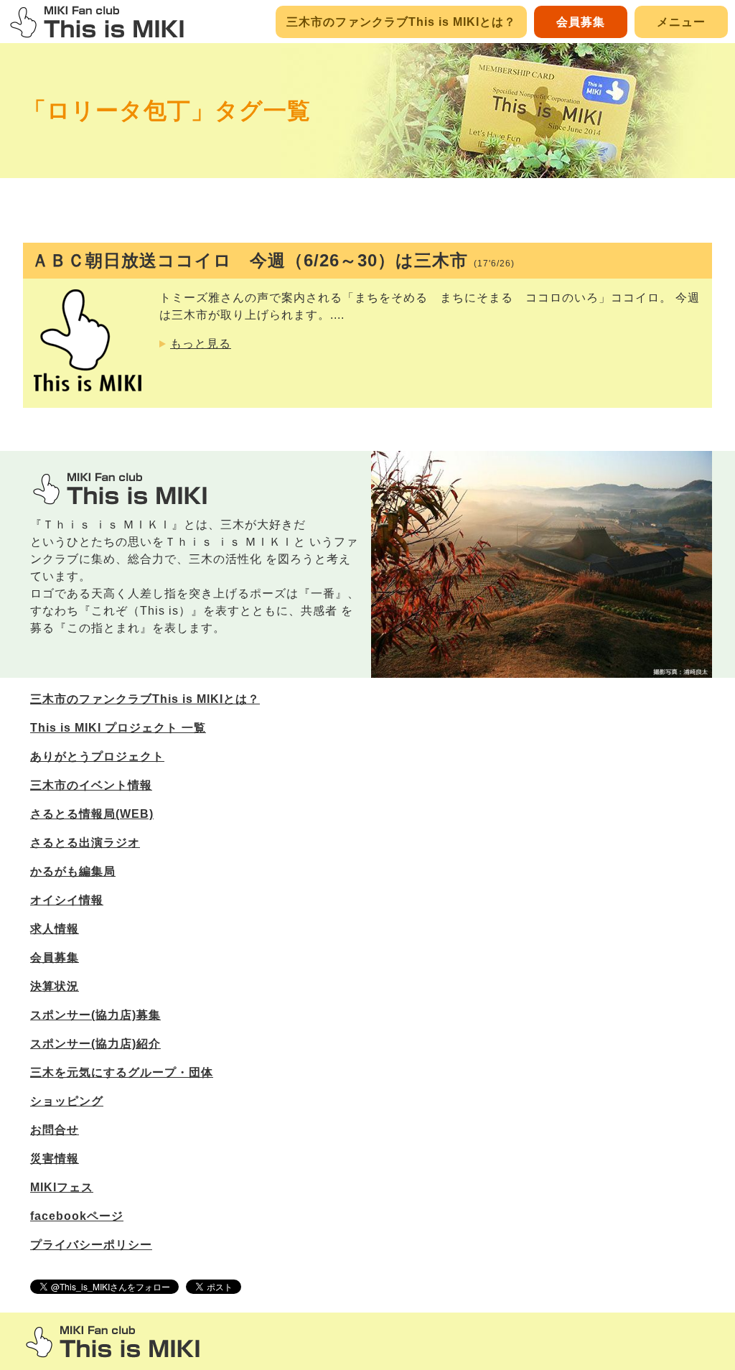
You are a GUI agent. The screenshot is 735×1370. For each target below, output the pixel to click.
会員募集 (580, 22)
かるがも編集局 (73, 871)
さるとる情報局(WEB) (92, 814)
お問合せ (54, 1130)
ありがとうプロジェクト (97, 756)
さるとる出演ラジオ (85, 843)
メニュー (681, 22)
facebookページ (76, 1216)
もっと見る (200, 343)
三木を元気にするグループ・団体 (121, 1072)
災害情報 (54, 1158)
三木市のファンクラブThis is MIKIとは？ (401, 22)
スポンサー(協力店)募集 (95, 1015)
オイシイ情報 (66, 900)
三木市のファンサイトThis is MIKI (112, 1341)
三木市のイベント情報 (91, 785)
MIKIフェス (61, 1187)
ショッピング (66, 1101)
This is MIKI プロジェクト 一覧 (118, 728)
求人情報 (54, 929)
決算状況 (54, 986)
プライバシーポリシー (91, 1245)
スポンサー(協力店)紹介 (95, 1044)
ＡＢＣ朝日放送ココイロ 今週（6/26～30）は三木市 (273, 260)
